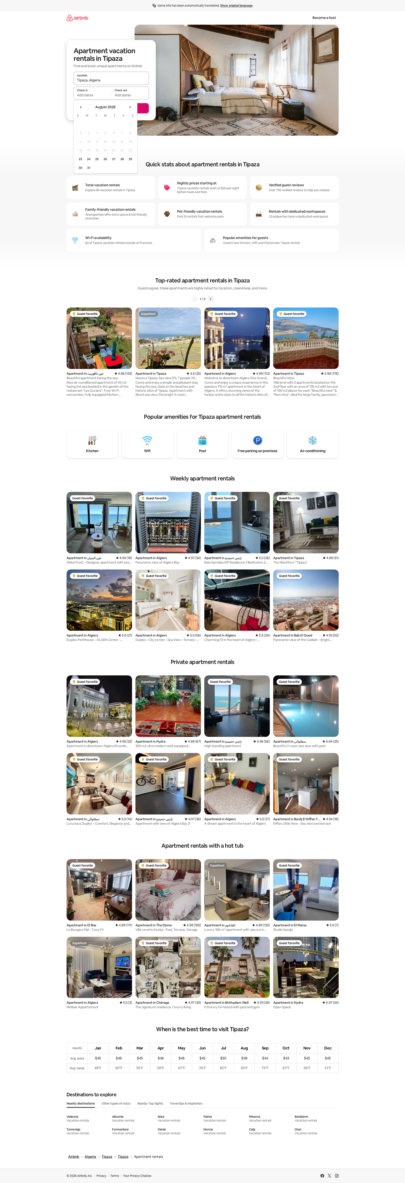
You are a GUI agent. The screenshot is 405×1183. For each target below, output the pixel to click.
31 (88, 168)
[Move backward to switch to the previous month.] (81, 107)
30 (80, 168)
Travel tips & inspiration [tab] (186, 1103)
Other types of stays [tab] (116, 1103)
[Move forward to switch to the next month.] (130, 107)
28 (122, 159)
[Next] (210, 299)
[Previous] (194, 299)
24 (88, 159)
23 (80, 159)
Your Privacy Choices (137, 1176)
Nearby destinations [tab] (81, 1103)
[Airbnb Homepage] (77, 17)
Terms (114, 1176)
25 (97, 159)
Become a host (324, 18)
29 (130, 159)
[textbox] (92, 95)
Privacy (101, 1176)
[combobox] (111, 80)
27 (113, 159)
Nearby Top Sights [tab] (150, 1103)
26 (105, 159)
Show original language (236, 5)
